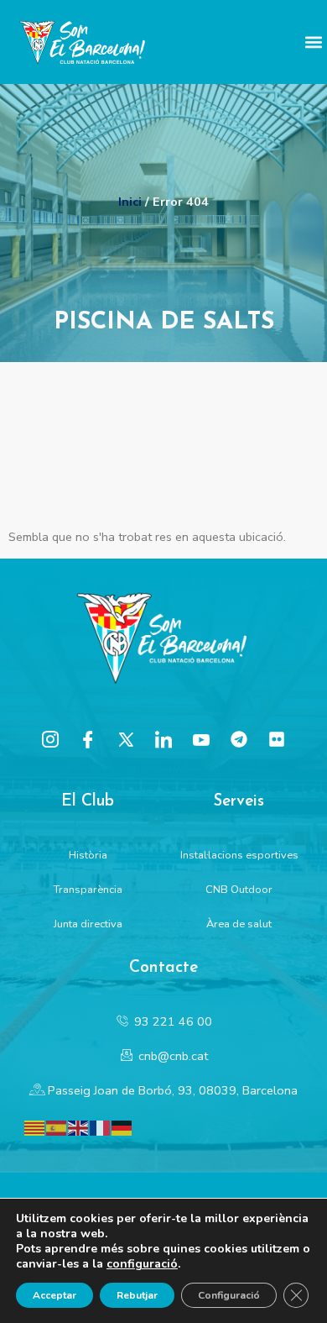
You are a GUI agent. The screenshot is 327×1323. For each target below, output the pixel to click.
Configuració (229, 1295)
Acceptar (54, 1295)
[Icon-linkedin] (163, 739)
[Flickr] (276, 739)
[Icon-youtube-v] (201, 739)
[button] (313, 42)
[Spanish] (57, 1126)
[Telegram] (239, 739)
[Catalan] (35, 1126)
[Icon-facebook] (88, 739)
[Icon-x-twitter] (126, 739)
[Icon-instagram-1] (50, 739)
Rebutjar (137, 1295)
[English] (79, 1126)
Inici (130, 201)
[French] (101, 1126)
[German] (122, 1126)
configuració (142, 1264)
